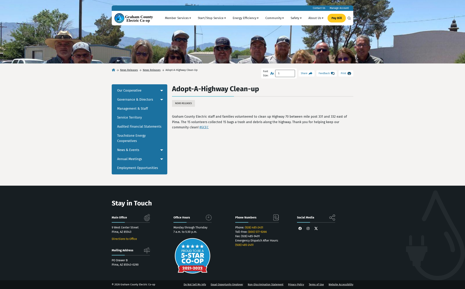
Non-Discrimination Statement (265, 284)
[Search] (349, 18)
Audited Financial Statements (139, 127)
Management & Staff (132, 109)
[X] (316, 228)
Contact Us (319, 8)
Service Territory (129, 117)
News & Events (128, 150)
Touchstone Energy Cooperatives (131, 138)
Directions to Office (124, 239)
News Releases (183, 103)
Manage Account (339, 8)
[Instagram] (308, 228)
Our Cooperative (129, 90)
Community (273, 18)
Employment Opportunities (137, 168)
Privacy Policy (296, 284)
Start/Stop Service (210, 18)
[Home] (113, 70)
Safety (295, 18)
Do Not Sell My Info (195, 284)
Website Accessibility (341, 284)
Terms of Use (316, 284)
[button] (162, 90)
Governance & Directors (135, 100)
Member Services (177, 18)
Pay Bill (336, 18)
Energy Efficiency (244, 18)
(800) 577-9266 (257, 232)
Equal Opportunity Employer (227, 284)
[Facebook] (300, 228)
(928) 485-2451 (254, 227)
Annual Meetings (129, 159)
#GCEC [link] (204, 127)
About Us (314, 18)
